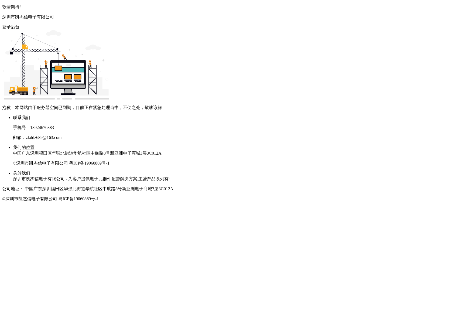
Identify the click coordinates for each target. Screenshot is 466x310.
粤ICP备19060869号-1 (89, 163)
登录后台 (10, 27)
